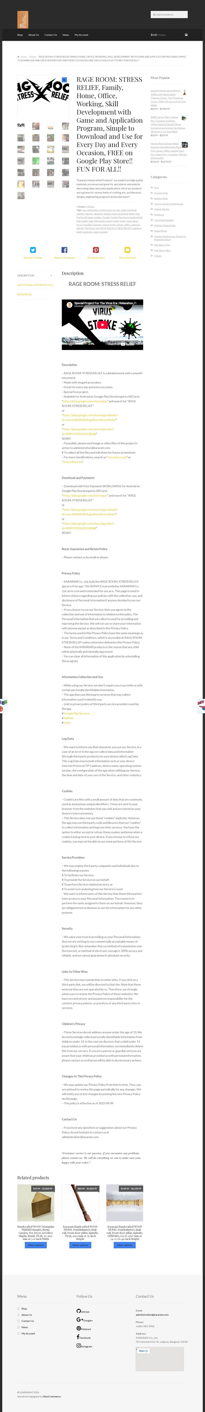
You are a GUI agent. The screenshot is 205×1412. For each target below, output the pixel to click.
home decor (132, 221)
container (131, 210)
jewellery (88, 224)
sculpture (136, 228)
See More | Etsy (162, 245)
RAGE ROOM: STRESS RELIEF (115, 228)
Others (32, 56)
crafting (80, 213)
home (122, 221)
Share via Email (127, 257)
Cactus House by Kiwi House (168, 203)
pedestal (135, 224)
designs (89, 213)
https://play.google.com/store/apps (85, 401)
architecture (105, 210)
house (80, 224)
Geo (156, 187)
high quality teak (85, 221)
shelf (79, 232)
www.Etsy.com (117, 457)
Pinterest (86, 1329)
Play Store (90, 228)
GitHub (85, 1311)
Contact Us (51, 34)
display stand (110, 213)
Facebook (85, 1337)
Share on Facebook (64, 257)
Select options (36, 1245)
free (137, 213)
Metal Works (160, 231)
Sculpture (159, 214)
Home (24, 56)
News (66, 34)
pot (97, 228)
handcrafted (136, 217)
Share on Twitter (33, 257)
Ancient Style (161, 193)
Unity (67, 722)
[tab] (35, 275)
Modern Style (161, 198)
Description (25, 275)
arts (118, 210)
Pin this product (96, 257)
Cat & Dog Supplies (164, 220)
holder (116, 221)
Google (106, 217)
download (123, 213)
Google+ (88, 1320)
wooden (103, 232)
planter (80, 228)
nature (119, 224)
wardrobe (87, 232)
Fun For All (82, 217)
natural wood (108, 224)
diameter (98, 213)
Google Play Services (77, 713)
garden (97, 217)
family (131, 213)
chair (123, 210)
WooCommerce (52, 1396)
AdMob (68, 718)
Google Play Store (120, 217)
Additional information (35, 284)
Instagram (86, 1346)
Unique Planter (161, 209)
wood (95, 232)
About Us (33, 34)
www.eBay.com (72, 462)
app (84, 210)
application (92, 210)
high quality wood (103, 221)
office (127, 224)
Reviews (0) (24, 294)
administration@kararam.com (152, 1314)
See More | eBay (162, 250)
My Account (81, 34)
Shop (20, 34)
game (90, 217)
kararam (97, 224)
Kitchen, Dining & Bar (165, 225)
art (113, 210)
